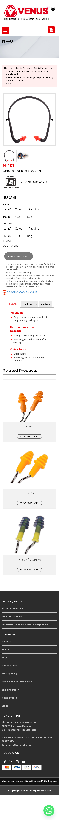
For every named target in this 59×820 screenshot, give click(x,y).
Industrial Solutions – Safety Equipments (25, 624)
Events (6, 649)
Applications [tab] (30, 304)
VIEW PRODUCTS (29, 436)
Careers (6, 641)
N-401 (10, 83)
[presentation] (6, 119)
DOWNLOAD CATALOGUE (21, 292)
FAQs (5, 657)
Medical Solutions (12, 616)
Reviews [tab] (45, 304)
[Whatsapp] (48, 810)
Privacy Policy (9, 673)
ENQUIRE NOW (18, 256)
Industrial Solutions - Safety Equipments (33, 68)
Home (7, 68)
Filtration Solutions (12, 608)
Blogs (5, 705)
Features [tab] (13, 303)
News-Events (9, 697)
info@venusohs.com (20, 744)
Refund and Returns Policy (17, 681)
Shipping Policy (10, 689)
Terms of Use (9, 665)
